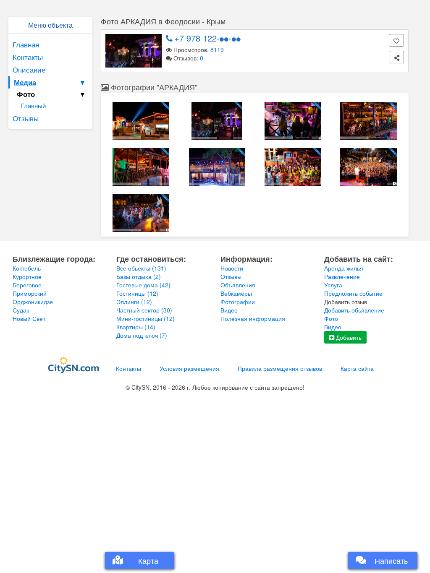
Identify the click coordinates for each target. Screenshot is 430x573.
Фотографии (237, 301)
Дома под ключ (141, 335)
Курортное (27, 276)
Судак (21, 310)
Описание (29, 69)
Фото (331, 318)
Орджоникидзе (33, 301)
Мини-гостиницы (145, 318)
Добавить (348, 337)
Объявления (237, 285)
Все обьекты (141, 268)
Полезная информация (252, 318)
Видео (229, 310)
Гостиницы (137, 293)
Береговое (27, 285)
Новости (231, 268)
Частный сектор (144, 310)
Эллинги (134, 301)
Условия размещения (189, 368)
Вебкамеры (236, 293)
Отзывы (26, 118)
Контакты (28, 57)
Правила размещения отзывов (280, 368)
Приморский (30, 293)
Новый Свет (29, 318)
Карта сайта (357, 368)
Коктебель (27, 268)
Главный (33, 105)
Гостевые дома (143, 285)
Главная (26, 44)
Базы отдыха (138, 276)
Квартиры (135, 327)
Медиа (50, 82)
